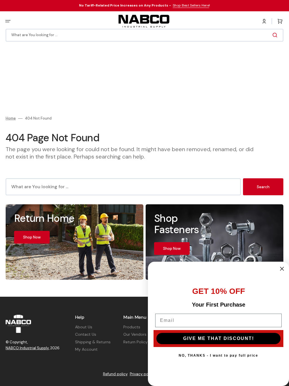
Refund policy (115, 374)
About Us (83, 326)
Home (11, 118)
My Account (86, 349)
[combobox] (144, 35)
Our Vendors (134, 334)
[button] (8, 21)
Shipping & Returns (93, 341)
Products (131, 326)
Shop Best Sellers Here (191, 5)
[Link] (74, 241)
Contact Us (85, 334)
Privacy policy (142, 374)
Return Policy (135, 341)
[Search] (276, 35)
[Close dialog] (282, 268)
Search (263, 187)
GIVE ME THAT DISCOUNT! (218, 338)
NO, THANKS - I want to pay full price (218, 355)
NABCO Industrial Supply (27, 348)
